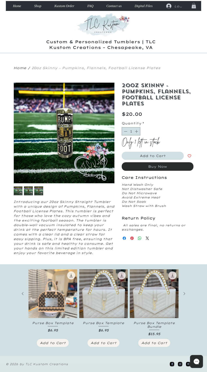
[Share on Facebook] (124, 238)
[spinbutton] (131, 131)
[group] (103, 308)
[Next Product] (184, 293)
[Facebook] (172, 364)
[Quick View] (53, 293)
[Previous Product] (22, 293)
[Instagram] (180, 364)
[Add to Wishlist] (189, 156)
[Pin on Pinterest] (132, 238)
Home (20, 68)
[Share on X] (147, 238)
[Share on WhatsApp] (139, 238)
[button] (193, 5)
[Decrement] (125, 131)
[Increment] (137, 131)
